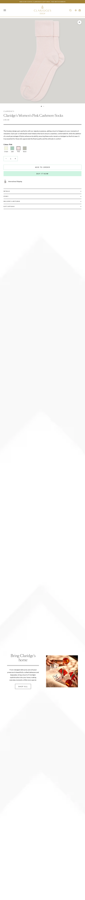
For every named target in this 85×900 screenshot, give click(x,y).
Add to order (42, 167)
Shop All (23, 686)
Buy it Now (42, 174)
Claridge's (9, 111)
